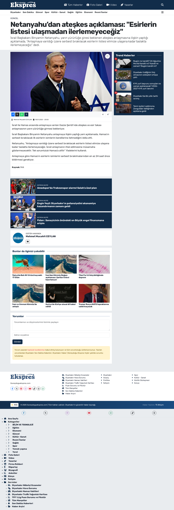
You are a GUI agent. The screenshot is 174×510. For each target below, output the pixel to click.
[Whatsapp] (43, 388)
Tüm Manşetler (71, 388)
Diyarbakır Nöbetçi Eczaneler (77, 375)
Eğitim (79, 12)
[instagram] (67, 413)
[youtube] (89, 413)
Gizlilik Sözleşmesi (141, 380)
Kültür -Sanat (19, 437)
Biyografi (13, 470)
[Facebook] (12, 388)
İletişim (106, 383)
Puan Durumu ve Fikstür (75, 386)
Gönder (17, 342)
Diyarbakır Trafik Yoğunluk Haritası (79, 383)
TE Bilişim (159, 405)
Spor (47, 12)
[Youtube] (30, 388)
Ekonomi (88, 12)
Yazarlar (128, 4)
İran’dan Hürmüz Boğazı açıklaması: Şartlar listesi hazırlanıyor (57, 277)
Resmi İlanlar (101, 12)
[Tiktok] (34, 388)
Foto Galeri (96, 4)
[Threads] (39, 388)
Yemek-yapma (19, 449)
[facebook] (24, 413)
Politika (106, 380)
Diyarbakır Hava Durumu (75, 378)
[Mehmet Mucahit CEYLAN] (18, 238)
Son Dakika (28, 12)
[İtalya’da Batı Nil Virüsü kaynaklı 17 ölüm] (28, 264)
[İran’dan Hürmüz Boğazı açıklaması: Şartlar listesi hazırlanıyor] (61, 264)
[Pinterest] (21, 388)
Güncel (39, 12)
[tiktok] (132, 413)
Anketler (12, 473)
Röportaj (12, 467)
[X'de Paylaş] (17, 114)
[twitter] (45, 413)
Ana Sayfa (13, 418)
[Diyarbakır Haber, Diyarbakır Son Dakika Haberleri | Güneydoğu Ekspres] (23, 5)
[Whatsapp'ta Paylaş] (22, 114)
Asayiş (106, 378)
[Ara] (162, 5)
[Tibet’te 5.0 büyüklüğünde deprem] (94, 264)
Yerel (15, 452)
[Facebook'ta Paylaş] (13, 114)
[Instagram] (25, 388)
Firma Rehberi (15, 464)
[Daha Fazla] (26, 114)
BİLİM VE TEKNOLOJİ (22, 424)
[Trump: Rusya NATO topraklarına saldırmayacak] (94, 293)
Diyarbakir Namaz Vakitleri (76, 380)
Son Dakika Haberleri (74, 391)
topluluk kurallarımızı (36, 350)
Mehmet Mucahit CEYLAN (23, 119)
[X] (17, 388)
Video (113, 4)
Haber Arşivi (70, 393)
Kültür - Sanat (58, 12)
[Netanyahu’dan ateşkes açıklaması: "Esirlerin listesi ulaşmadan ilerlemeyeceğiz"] (61, 81)
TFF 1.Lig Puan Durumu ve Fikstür (29, 497)
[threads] (154, 413)
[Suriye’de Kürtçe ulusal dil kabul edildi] (61, 293)
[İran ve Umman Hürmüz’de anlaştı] (28, 293)
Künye (136, 383)
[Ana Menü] (162, 12)
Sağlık (70, 12)
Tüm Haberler (75, 4)
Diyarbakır (15, 12)
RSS (15, 405)
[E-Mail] (28, 242)
